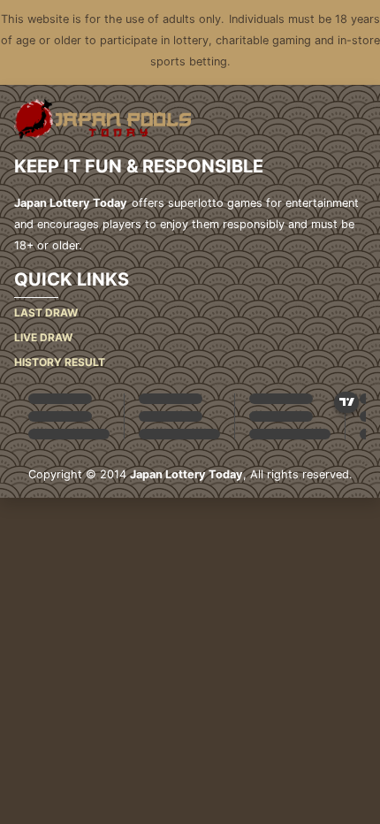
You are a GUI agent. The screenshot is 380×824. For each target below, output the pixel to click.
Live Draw (43, 337)
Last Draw (46, 312)
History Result (59, 362)
